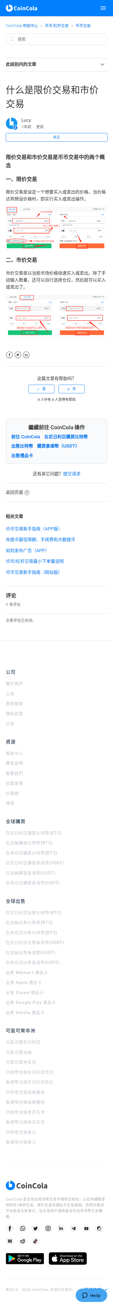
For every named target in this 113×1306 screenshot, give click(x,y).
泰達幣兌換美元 (21, 1142)
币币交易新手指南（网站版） (34, 572)
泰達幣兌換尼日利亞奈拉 (30, 1082)
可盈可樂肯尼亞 (21, 1062)
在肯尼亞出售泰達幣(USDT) (33, 962)
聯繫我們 (14, 773)
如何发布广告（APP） (27, 550)
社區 (10, 723)
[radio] (41, 389)
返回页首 (14, 492)
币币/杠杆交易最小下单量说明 (35, 561)
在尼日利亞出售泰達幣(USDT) (35, 942)
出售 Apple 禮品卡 (24, 982)
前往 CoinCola (25, 436)
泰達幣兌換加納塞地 (25, 1102)
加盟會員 (14, 783)
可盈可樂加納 (19, 1052)
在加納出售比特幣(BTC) (29, 922)
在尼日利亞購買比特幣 (66, 436)
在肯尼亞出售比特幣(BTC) (31, 932)
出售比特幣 (22, 446)
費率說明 (14, 763)
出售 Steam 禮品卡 (25, 992)
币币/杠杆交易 (57, 25)
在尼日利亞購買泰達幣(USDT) (35, 863)
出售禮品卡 (22, 455)
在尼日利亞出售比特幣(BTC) (34, 912)
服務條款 (14, 703)
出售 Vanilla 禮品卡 (25, 1012)
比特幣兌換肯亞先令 (25, 1112)
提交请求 (72, 473)
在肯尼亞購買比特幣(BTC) (31, 853)
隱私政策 (14, 713)
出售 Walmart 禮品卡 (27, 972)
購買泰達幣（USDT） (58, 446)
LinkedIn (26, 355)
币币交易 (83, 25)
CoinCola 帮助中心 (22, 25)
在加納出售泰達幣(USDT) (31, 952)
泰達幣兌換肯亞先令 (25, 1122)
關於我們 (14, 683)
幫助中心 (14, 753)
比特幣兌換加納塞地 (25, 1092)
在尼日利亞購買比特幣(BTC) (34, 833)
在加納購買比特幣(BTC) (29, 843)
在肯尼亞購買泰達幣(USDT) (33, 883)
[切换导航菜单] (103, 8)
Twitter (17, 355)
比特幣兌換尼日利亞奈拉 (30, 1072)
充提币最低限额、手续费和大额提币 (40, 539)
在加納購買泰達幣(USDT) (31, 873)
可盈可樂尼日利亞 (23, 1042)
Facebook (9, 355)
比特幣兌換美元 (21, 1132)
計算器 (12, 793)
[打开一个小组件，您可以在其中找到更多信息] (91, 1296)
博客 (10, 803)
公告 (10, 693)
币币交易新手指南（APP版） (34, 528)
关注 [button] (56, 137)
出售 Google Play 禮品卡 (31, 1002)
